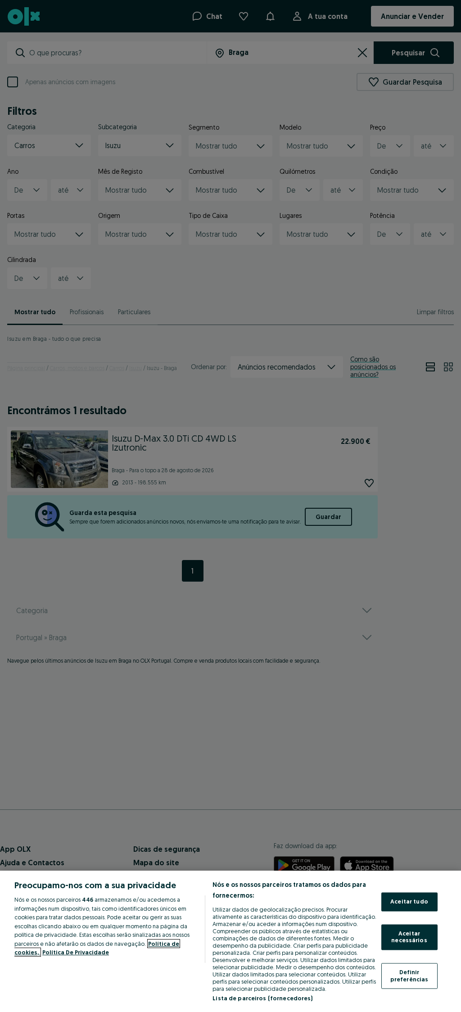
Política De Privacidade (75, 952)
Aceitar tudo (409, 901)
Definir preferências (409, 975)
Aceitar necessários (409, 937)
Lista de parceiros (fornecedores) (262, 998)
